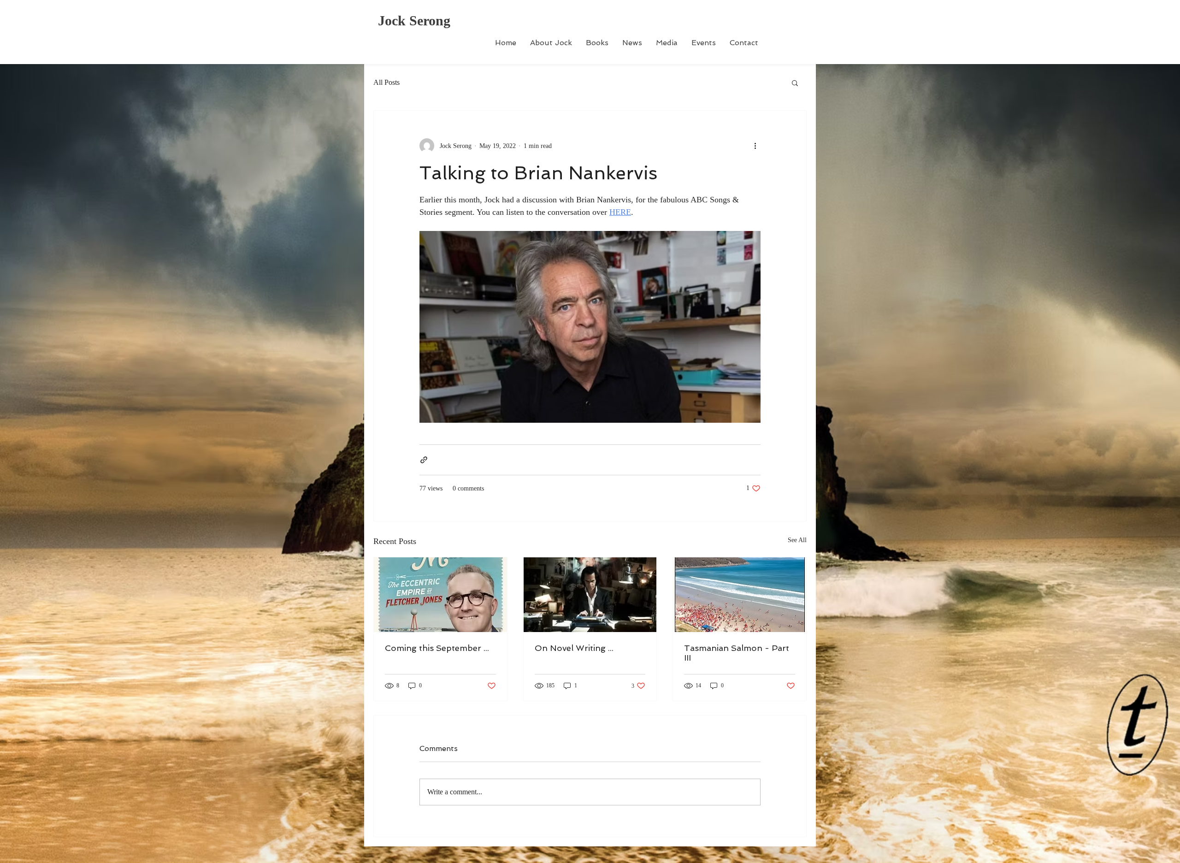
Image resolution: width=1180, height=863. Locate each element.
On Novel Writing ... (574, 648)
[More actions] (755, 145)
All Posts (386, 82)
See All (797, 540)
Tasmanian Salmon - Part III (736, 652)
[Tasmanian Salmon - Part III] (739, 594)
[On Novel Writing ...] (590, 594)
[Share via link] (423, 459)
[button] (795, 82)
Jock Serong (414, 20)
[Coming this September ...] (440, 594)
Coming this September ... (437, 648)
